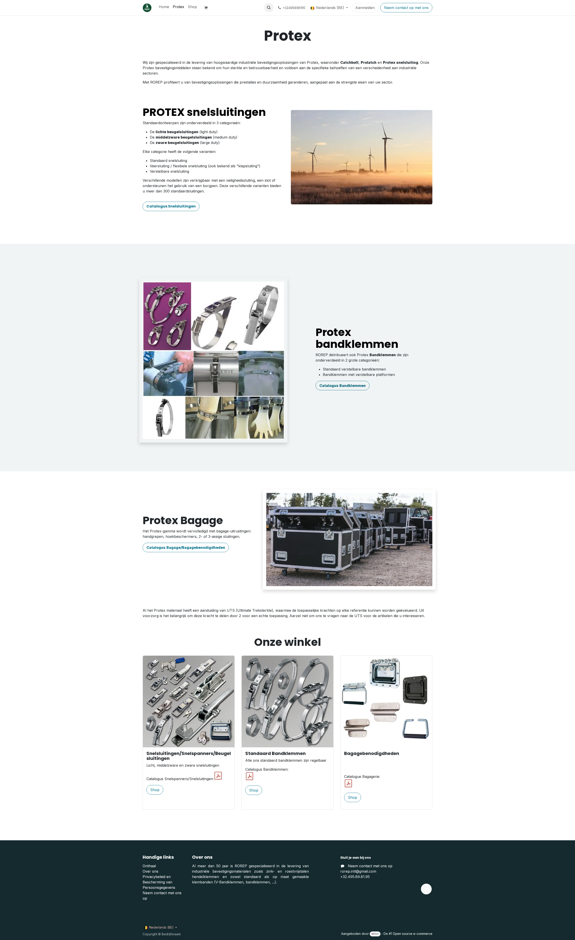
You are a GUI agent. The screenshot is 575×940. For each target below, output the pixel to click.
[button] (269, 7)
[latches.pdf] (218, 776)
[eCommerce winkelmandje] (207, 7)
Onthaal (149, 866)
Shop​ (154, 790)
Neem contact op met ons (406, 7)
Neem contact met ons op (370, 866)
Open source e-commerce (412, 934)
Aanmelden (365, 7)
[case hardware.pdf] (348, 783)
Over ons (150, 871)
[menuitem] (164, 6)
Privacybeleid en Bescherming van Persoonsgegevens (159, 882)
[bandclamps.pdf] (249, 776)
